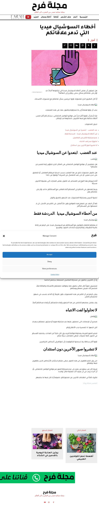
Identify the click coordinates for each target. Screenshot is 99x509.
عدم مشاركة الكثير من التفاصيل (85, 138)
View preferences (49, 269)
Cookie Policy (55, 274)
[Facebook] (94, 45)
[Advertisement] (64, 404)
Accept (49, 255)
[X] (88, 45)
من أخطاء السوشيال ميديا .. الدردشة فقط (81, 134)
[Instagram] (49, 503)
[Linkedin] (76, 45)
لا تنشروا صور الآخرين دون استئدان (84, 145)
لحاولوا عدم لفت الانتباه (88, 142)
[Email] (70, 45)
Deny (49, 262)
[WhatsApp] (82, 45)
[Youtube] (45, 503)
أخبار (92, 40)
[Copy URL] (65, 45)
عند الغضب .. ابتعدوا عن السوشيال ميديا (81, 130)
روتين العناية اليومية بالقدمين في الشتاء (47, 454)
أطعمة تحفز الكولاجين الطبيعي (81, 457)
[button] (4, 236)
